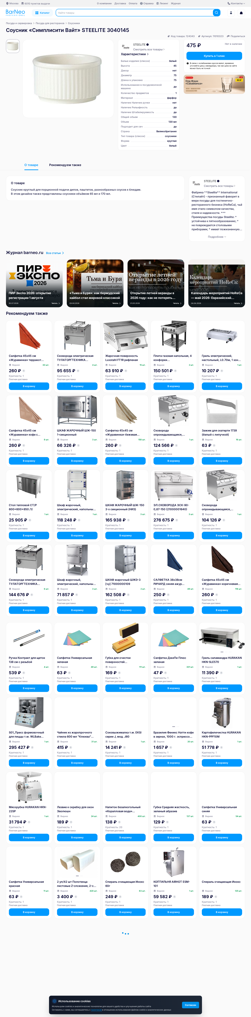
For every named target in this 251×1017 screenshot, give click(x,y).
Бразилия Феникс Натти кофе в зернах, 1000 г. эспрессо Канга (174, 735)
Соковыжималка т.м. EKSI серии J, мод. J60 (123, 734)
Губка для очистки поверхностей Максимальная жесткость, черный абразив (123, 660)
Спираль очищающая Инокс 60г (124, 884)
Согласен (190, 1005)
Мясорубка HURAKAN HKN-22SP (28, 809)
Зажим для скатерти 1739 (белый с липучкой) (219, 432)
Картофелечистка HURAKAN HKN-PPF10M (221, 734)
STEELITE (139, 44)
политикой (96, 1009)
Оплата (133, 3)
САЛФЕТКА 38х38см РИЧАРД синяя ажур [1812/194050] (168, 582)
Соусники (74, 23)
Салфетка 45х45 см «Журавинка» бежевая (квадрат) (121, 433)
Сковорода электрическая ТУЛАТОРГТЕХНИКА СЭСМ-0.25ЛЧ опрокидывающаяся (27, 582)
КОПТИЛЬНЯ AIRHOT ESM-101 (172, 884)
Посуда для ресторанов (50, 23)
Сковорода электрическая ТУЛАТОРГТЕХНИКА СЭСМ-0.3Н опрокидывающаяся (75, 358)
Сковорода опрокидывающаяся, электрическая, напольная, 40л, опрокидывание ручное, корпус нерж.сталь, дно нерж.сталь (221, 507)
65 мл (94, 193)
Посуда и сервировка (19, 23)
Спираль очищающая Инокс (221, 881)
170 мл (105, 193)
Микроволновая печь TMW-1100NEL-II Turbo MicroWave (28, 958)
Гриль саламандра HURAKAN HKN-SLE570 (222, 660)
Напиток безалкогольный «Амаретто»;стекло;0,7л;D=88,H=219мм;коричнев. (124, 959)
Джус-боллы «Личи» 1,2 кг (75, 956)
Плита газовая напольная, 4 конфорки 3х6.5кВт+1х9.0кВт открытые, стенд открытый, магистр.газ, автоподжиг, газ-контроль (173, 358)
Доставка (120, 3)
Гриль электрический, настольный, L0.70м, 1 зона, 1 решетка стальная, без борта (221, 358)
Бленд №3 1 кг (163, 956)
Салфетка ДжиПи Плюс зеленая (170, 660)
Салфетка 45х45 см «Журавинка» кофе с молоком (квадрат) (23, 433)
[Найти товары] (216, 12)
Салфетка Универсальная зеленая (74, 660)
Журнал (175, 3)
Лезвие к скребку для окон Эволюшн (75, 809)
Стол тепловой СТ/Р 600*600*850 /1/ (23, 507)
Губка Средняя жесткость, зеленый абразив (172, 809)
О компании (104, 3)
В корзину (29, 386)
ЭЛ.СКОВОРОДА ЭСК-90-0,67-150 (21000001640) (171, 507)
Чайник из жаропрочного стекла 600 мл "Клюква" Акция (74, 735)
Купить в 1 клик (214, 56)
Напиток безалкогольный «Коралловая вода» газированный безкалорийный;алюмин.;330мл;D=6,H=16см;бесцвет (124, 809)
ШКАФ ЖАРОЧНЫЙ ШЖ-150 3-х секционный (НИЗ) (124, 507)
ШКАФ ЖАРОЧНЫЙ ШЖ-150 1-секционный (76, 432)
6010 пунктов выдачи (37, 3)
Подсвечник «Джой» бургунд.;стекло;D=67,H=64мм (221, 959)
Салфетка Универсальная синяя (219, 809)
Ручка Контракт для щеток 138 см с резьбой (27, 660)
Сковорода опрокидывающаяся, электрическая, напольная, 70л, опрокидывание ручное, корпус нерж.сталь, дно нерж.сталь (174, 433)
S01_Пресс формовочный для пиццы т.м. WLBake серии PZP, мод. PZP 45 (26, 735)
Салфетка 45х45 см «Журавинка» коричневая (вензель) (220, 582)
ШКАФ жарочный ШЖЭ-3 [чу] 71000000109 (123, 582)
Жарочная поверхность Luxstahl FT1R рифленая (121, 358)
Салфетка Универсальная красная (26, 884)
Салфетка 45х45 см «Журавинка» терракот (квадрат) (25, 358)
